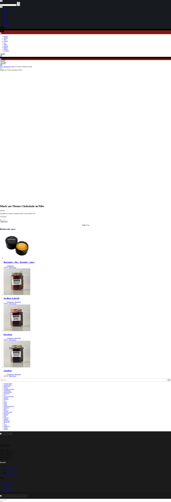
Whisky (6, 38)
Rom (5, 39)
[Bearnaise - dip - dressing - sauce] (17, 258)
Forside (6, 36)
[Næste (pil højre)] (2, 501)
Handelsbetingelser (9, 485)
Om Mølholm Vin (9, 483)
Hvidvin (6, 46)
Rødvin (6, 47)
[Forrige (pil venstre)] (0, 501)
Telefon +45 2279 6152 (10, 471)
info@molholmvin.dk (10, 475)
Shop (5, 482)
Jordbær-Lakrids (11, 298)
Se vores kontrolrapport (6, 490)
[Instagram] (3, 31)
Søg (169, 380)
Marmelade (18, 302)
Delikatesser (10, 266)
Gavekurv (6, 51)
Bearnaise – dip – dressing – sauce (19, 262)
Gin (5, 43)
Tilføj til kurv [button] (12, 267)
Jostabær (8, 371)
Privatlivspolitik (8, 486)
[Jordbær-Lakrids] (17, 294)
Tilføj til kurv (4, 221)
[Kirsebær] (17, 330)
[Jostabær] (17, 367)
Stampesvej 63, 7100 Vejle (11, 467)
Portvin (6, 49)
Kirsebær (8, 334)
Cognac (6, 41)
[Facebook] (1, 31)
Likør (5, 44)
